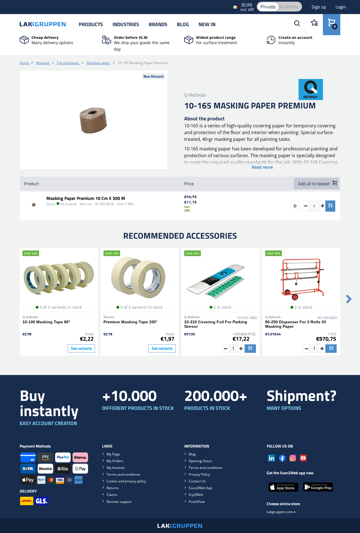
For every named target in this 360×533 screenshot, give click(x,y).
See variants (81, 348)
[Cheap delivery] (24, 39)
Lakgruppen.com (280, 511)
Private (268, 6)
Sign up (319, 6)
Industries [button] (125, 24)
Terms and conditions (123, 474)
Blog (183, 24)
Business (288, 6)
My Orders (115, 461)
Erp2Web (196, 494)
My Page (113, 454)
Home (24, 62)
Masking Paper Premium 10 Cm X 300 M (85, 198)
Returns (113, 487)
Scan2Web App (200, 487)
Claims (112, 494)
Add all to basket (314, 183)
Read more (262, 167)
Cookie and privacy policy (126, 481)
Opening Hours (200, 461)
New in (207, 24)
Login (341, 6)
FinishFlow (197, 501)
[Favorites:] (314, 24)
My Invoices (116, 467)
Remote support (119, 501)
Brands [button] (158, 24)
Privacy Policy (199, 474)
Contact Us (197, 481)
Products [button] (91, 24)
